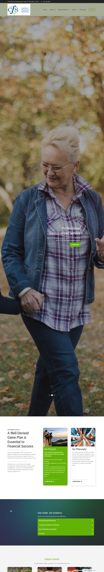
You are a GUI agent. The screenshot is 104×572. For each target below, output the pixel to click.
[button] (44, 9)
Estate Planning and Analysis (47, 529)
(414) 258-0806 (46, 1)
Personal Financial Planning (47, 520)
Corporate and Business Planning (49, 525)
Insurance (42, 533)
